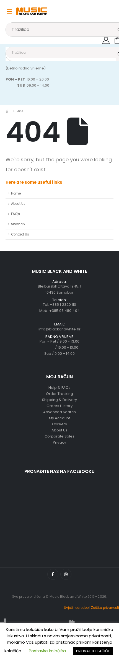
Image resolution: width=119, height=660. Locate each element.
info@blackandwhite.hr (59, 329)
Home (16, 193)
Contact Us (20, 234)
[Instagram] (65, 574)
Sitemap (18, 224)
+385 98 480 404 (64, 310)
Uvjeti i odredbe (76, 607)
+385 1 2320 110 (63, 304)
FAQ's (15, 214)
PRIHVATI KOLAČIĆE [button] (93, 651)
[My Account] (106, 40)
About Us (18, 203)
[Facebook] (52, 574)
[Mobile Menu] (9, 11)
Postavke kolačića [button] (47, 651)
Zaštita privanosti (105, 607)
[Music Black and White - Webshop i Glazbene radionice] (31, 11)
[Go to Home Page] (7, 111)
